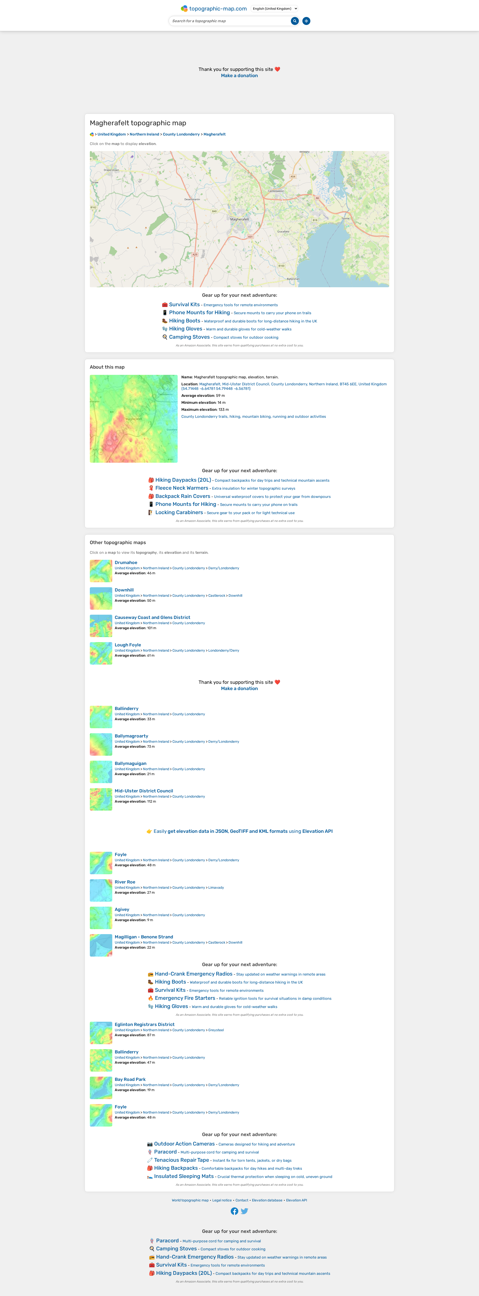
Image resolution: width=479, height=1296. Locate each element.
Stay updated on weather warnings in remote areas (281, 974)
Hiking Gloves (185, 328)
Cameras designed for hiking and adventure (257, 1144)
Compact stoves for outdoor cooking (246, 337)
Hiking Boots (184, 320)
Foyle (120, 854)
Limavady (216, 887)
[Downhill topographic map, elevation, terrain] (101, 598)
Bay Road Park (130, 1079)
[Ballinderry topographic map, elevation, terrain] (101, 717)
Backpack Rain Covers (182, 496)
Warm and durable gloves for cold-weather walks (249, 329)
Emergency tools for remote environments (241, 305)
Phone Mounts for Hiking (199, 312)
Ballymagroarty (131, 736)
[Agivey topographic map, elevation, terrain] (101, 918)
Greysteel (216, 1030)
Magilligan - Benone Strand (144, 937)
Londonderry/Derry (223, 650)
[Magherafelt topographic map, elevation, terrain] (134, 419)
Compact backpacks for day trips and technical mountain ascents (272, 480)
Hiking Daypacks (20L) (183, 480)
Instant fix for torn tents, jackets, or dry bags (252, 1160)
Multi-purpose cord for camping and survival (220, 1152)
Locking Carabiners (179, 512)
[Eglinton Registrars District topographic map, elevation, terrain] (101, 1033)
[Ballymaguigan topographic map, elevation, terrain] (101, 772)
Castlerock (216, 595)
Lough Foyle (128, 645)
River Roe (125, 882)
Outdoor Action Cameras (184, 1144)
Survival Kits (184, 304)
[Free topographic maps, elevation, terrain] (92, 134)
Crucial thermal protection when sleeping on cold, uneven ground (275, 1176)
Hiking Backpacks (176, 1168)
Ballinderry (126, 708)
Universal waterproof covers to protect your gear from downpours (272, 496)
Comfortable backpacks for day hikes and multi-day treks (252, 1168)
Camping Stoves (189, 337)
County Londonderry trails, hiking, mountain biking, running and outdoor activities (253, 416)
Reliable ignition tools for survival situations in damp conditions (275, 998)
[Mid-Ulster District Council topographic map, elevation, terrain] (101, 799)
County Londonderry (188, 568)
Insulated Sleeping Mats (184, 1176)
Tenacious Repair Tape (181, 1160)
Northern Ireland (156, 568)
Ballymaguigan (130, 763)
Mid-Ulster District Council (144, 791)
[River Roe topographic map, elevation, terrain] (101, 890)
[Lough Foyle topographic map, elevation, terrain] (101, 653)
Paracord (165, 1152)
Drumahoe (126, 562)
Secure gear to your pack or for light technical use (251, 513)
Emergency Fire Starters (185, 998)
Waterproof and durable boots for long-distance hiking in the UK (260, 321)
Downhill (124, 590)
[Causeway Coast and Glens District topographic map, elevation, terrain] (101, 626)
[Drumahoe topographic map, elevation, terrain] (101, 571)
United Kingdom (127, 568)
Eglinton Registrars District (145, 1024)
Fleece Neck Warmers (181, 488)
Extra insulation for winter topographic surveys (253, 488)
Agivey (122, 909)
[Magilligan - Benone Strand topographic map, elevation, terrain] (101, 945)
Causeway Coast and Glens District (152, 617)
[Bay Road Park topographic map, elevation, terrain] (101, 1088)
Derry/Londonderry (223, 568)
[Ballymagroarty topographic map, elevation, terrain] (101, 744)
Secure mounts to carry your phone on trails (272, 313)
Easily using (243, 831)
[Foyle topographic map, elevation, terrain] (101, 863)
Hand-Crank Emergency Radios (194, 974)
